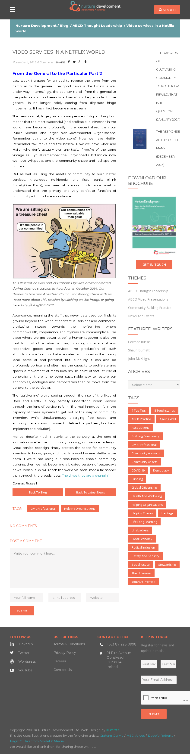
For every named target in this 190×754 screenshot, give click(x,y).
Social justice (141, 564)
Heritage (168, 513)
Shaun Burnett (139, 350)
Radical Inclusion (143, 547)
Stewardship (167, 564)
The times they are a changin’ (85, 475)
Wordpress (26, 661)
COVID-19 (138, 470)
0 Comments (45, 62)
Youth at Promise (143, 582)
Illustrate (113, 730)
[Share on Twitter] (74, 63)
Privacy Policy (65, 653)
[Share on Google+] (80, 63)
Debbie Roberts (160, 735)
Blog (64, 25)
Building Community (145, 436)
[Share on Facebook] (68, 63)
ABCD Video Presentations (148, 299)
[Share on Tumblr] (85, 63)
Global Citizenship (144, 487)
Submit (154, 714)
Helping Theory (142, 513)
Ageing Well (168, 419)
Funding (137, 479)
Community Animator (146, 453)
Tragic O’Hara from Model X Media (37, 741)
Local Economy (142, 539)
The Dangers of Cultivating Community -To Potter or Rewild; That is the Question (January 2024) (168, 86)
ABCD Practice (141, 419)
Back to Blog (38, 492)
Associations (140, 427)
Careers (60, 661)
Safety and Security (145, 556)
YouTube (24, 670)
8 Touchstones (164, 410)
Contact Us (63, 670)
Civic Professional (43, 508)
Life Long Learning (144, 522)
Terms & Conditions (69, 644)
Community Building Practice (149, 307)
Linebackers (140, 530)
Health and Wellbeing (147, 496)
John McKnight (139, 358)
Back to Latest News (90, 492)
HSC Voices (136, 735)
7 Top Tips (139, 410)
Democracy (161, 470)
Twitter (23, 653)
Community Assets (145, 462)
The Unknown (141, 573)
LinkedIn (25, 644)
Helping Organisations (79, 508)
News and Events (141, 316)
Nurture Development (36, 25)
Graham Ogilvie (112, 735)
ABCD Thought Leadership (97, 25)
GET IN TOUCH (154, 264)
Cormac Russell (139, 342)
